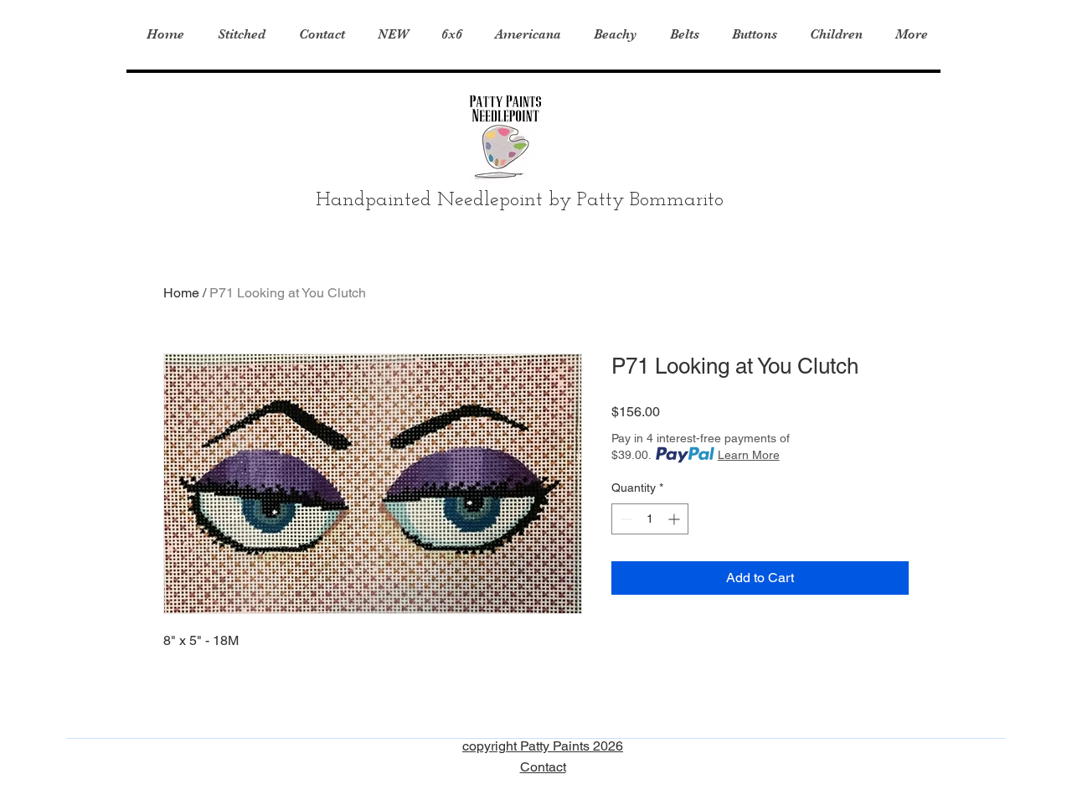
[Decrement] (624, 519)
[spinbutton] (650, 519)
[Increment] (675, 519)
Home (181, 293)
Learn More (749, 455)
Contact (543, 767)
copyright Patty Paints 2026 (542, 746)
